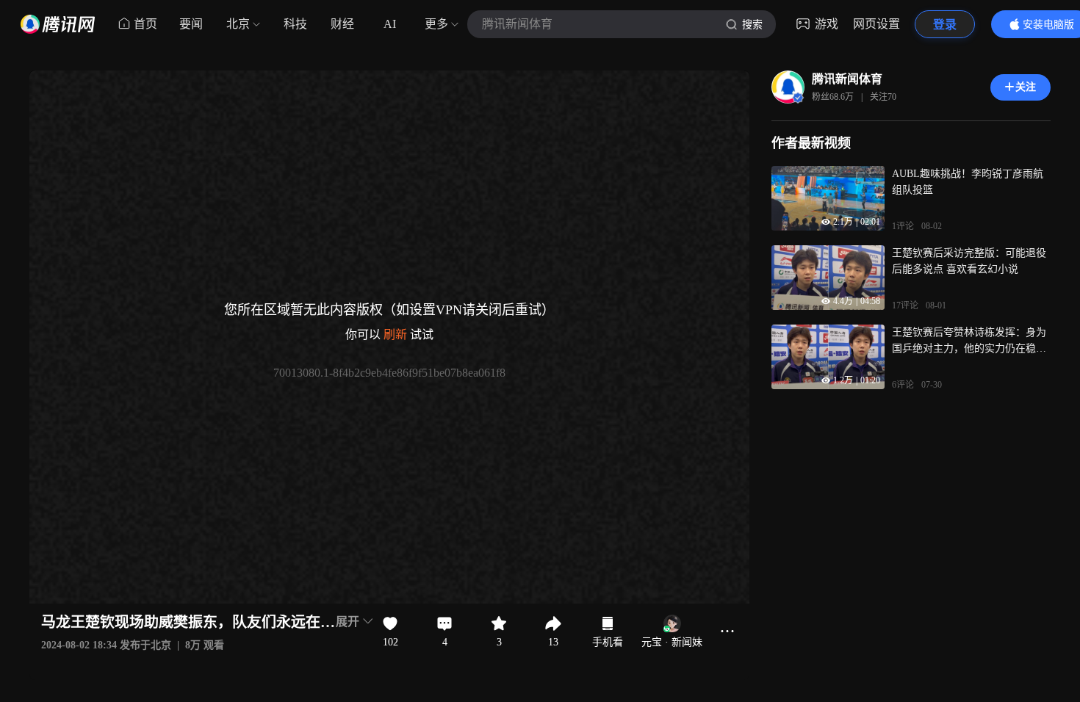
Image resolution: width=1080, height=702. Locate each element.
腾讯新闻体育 (847, 79)
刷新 (395, 334)
